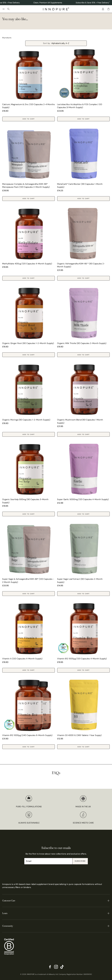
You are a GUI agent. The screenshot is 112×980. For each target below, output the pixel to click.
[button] (3, 9)
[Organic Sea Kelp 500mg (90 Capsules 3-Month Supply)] (28, 469)
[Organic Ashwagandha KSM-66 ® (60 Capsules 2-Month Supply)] (83, 233)
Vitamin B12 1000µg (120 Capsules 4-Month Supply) (82, 658)
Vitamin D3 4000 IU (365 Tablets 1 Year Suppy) (79, 735)
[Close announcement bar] (109, 2)
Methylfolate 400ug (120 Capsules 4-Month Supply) (27, 263)
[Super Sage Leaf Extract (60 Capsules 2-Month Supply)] (83, 549)
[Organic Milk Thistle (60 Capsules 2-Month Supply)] (83, 313)
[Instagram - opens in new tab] (56, 967)
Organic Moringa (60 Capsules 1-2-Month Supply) (26, 419)
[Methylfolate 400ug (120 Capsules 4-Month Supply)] (28, 233)
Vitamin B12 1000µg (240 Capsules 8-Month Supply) (27, 735)
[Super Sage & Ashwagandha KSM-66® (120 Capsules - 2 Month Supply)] (28, 549)
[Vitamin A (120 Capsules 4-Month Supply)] (28, 628)
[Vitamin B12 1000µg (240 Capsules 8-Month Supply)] (28, 705)
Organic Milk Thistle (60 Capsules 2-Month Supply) (81, 343)
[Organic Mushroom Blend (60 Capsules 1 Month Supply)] (83, 390)
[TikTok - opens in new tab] (62, 967)
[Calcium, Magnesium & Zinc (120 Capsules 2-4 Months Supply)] (28, 74)
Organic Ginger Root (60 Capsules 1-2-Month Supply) (28, 343)
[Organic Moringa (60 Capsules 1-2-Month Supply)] (28, 390)
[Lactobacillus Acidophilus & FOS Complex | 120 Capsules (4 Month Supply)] (83, 74)
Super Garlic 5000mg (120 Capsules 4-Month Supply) (83, 499)
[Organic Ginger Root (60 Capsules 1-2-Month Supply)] (28, 313)
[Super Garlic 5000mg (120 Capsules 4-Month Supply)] (83, 469)
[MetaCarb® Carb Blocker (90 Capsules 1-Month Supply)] (83, 154)
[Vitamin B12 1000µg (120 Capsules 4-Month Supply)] (83, 628)
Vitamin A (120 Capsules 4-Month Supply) (22, 658)
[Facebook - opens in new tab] (50, 967)
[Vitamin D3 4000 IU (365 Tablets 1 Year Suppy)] (83, 705)
